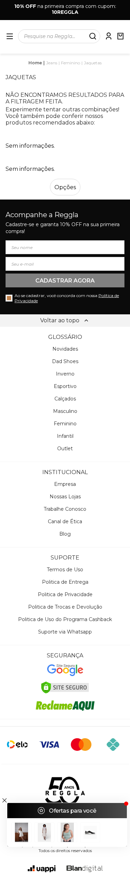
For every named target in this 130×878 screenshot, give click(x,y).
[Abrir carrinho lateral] (120, 36)
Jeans (51, 62)
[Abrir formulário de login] (108, 36)
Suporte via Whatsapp (65, 632)
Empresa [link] (65, 484)
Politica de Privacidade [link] (65, 594)
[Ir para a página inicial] (65, 791)
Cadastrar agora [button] (65, 280)
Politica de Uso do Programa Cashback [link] (65, 619)
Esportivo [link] (65, 386)
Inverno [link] (65, 374)
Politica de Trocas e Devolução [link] (65, 607)
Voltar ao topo (59, 320)
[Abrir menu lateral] (10, 36)
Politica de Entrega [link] (65, 582)
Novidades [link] (65, 349)
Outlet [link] (65, 448)
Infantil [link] (65, 436)
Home (35, 62)
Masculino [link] (65, 411)
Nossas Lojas (65, 496)
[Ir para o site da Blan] (85, 869)
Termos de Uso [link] (65, 569)
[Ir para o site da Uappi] (41, 868)
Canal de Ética (65, 521)
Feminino (70, 62)
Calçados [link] (65, 399)
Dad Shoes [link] (65, 361)
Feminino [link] (65, 423)
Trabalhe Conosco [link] (65, 509)
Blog (65, 534)
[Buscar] (92, 36)
